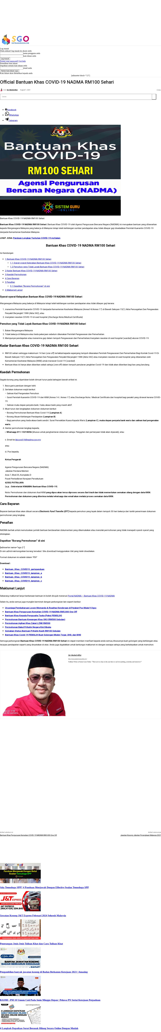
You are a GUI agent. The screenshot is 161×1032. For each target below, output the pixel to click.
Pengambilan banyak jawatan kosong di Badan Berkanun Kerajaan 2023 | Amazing (44, 972)
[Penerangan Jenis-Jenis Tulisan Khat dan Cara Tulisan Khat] (20, 939)
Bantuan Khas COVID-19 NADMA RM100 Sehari (28, 259)
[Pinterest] (69, 665)
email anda (27, 68)
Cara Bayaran (12, 278)
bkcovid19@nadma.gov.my (28, 439)
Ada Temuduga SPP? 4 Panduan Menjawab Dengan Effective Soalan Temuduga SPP (44, 887)
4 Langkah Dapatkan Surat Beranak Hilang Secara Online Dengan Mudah (39, 1028)
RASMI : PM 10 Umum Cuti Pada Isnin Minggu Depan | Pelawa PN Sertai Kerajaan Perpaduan (50, 1000)
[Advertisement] (80, 736)
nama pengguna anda (31, 53)
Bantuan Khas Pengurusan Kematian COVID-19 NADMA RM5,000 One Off (28, 835)
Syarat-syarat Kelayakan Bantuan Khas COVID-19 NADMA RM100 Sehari (45, 262)
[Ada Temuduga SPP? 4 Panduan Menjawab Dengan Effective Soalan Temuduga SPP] (20, 882)
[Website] (73, 665)
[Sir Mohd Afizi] (1, 90)
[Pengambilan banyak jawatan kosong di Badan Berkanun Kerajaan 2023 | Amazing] (20, 967)
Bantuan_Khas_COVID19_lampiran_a (23, 573)
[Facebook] (138, 40)
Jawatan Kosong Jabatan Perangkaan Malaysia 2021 (140, 835)
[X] (149, 40)
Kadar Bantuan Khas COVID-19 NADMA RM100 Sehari (31, 270)
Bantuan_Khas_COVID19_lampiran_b (23, 577)
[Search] (154, 97)
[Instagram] (143, 40)
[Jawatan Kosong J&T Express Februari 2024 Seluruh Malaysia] (20, 911)
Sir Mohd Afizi (12, 90)
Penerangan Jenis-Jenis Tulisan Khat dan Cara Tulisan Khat (31, 943)
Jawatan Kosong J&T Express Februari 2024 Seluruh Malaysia (33, 915)
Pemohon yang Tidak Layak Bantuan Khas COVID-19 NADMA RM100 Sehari (47, 266)
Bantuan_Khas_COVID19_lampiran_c (23, 580)
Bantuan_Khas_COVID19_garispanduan (24, 569)
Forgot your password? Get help (13, 61)
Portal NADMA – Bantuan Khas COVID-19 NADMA (91, 595)
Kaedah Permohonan (15, 274)
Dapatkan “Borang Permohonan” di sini (30, 286)
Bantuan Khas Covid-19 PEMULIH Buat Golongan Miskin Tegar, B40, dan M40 (43, 634)
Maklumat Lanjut (14, 290)
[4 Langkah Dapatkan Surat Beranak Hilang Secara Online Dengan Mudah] (20, 1023)
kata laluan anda (29, 56)
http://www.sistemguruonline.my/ (77, 659)
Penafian (10, 282)
